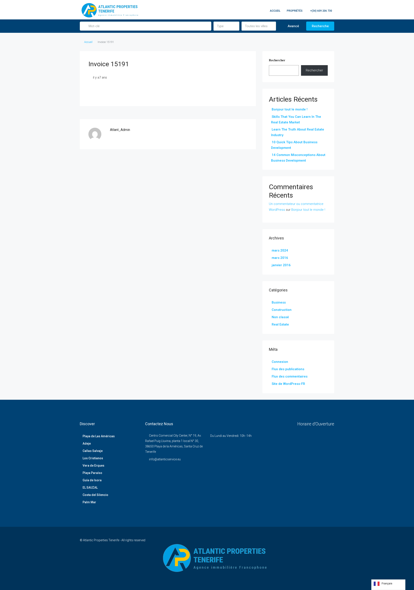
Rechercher (277, 60)
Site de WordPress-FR (288, 384)
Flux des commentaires (289, 376)
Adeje (87, 443)
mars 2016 (280, 258)
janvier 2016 (281, 265)
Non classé (280, 317)
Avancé (293, 26)
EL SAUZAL (90, 487)
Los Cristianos (93, 458)
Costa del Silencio (95, 495)
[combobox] (226, 26)
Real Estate (280, 324)
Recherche (320, 26)
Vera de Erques (93, 465)
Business (279, 302)
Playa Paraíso (92, 473)
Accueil (275, 10)
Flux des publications (288, 369)
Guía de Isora (92, 480)
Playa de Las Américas (99, 436)
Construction (282, 310)
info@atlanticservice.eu (165, 459)
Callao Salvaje (93, 451)
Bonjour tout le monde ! (289, 109)
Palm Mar (89, 502)
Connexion (280, 362)
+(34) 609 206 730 (321, 10)
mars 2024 (280, 250)
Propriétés (295, 10)
